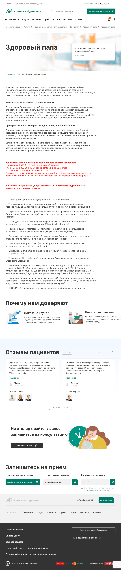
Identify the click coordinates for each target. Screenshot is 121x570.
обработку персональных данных (97, 490)
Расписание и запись (99, 11)
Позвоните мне (106, 500)
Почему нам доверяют (36, 74)
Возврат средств (14, 542)
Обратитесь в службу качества (93, 530)
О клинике (11, 19)
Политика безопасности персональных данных (31, 554)
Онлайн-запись (24, 445)
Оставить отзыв (60, 407)
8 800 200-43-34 (53, 482)
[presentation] (101, 352)
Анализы (36, 19)
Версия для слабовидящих (30, 3)
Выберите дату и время (19, 482)
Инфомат (67, 19)
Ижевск (80, 55)
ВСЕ (66, 352)
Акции (56, 19)
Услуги (25, 19)
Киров (8, 3)
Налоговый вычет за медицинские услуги (28, 548)
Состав (20, 74)
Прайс (47, 19)
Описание (10, 74)
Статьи (78, 19)
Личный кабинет (14, 529)
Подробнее (14, 378)
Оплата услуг (13, 535)
